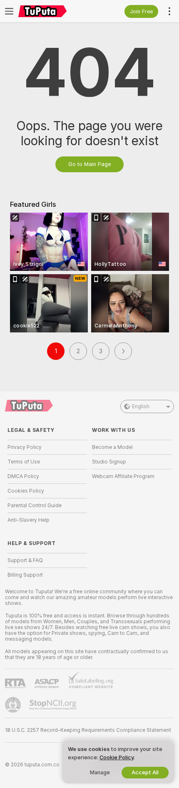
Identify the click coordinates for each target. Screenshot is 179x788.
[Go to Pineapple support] (13, 705)
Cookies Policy (25, 491)
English (140, 406)
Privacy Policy (24, 447)
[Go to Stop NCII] (53, 705)
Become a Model (112, 447)
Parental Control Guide (34, 505)
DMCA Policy (23, 476)
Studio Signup (109, 462)
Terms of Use (23, 462)
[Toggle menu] (9, 11)
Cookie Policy (116, 757)
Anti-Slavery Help (28, 520)
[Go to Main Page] (54, 11)
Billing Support (25, 575)
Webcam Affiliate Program (123, 476)
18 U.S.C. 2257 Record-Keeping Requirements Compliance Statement (88, 730)
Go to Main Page (89, 164)
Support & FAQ (25, 560)
